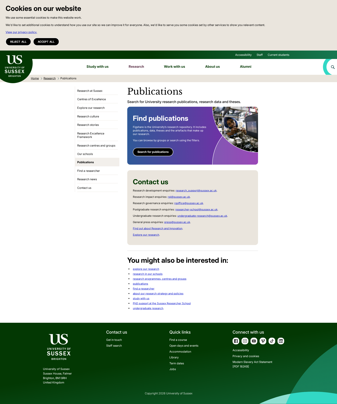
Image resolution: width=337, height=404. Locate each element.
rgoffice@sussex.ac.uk (188, 203)
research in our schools (148, 274)
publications (140, 283)
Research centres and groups (96, 145)
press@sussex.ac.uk (177, 222)
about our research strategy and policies (158, 293)
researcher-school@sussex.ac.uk (196, 209)
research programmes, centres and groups (159, 278)
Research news (87, 179)
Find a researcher (88, 171)
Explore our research (146, 234)
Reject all (18, 41)
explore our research (146, 269)
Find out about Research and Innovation (157, 228)
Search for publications (153, 152)
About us (212, 66)
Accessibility (243, 55)
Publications (85, 162)
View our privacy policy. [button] (21, 32)
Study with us (98, 66)
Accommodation (180, 351)
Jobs (172, 369)
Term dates (176, 363)
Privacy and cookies (246, 356)
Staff (260, 55)
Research (136, 66)
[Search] (330, 67)
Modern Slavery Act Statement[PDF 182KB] (252, 364)
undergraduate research (148, 308)
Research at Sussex (90, 90)
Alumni (245, 66)
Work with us (174, 66)
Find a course (178, 340)
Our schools (85, 154)
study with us (141, 298)
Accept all (46, 41)
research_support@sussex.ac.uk (196, 190)
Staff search (114, 345)
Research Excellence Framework (90, 135)
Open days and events (183, 345)
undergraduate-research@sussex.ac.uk (202, 215)
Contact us (84, 188)
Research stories (88, 125)
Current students (278, 55)
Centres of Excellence (91, 99)
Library (174, 357)
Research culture (88, 116)
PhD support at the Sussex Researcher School (162, 303)
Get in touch (114, 340)
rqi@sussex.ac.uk (179, 196)
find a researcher (143, 288)
